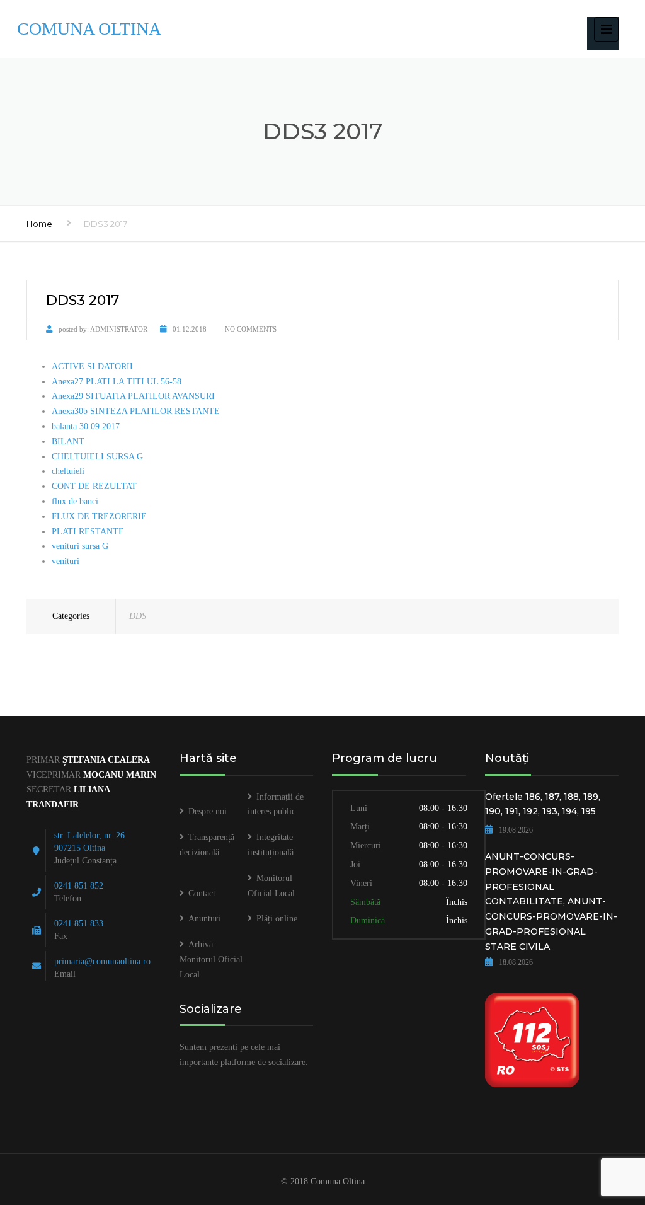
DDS (137, 616)
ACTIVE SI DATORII (92, 366)
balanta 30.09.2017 (86, 426)
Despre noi (207, 811)
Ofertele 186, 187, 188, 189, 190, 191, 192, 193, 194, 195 (542, 804)
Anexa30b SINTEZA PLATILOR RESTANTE (136, 411)
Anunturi (204, 918)
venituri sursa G (80, 546)
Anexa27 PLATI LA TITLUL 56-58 (116, 381)
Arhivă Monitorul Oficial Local (211, 959)
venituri (65, 561)
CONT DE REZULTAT (94, 486)
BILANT (68, 441)
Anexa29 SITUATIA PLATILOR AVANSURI (133, 396)
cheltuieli (68, 471)
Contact (201, 893)
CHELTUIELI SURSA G (97, 456)
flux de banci (75, 501)
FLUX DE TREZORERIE (99, 516)
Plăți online (276, 918)
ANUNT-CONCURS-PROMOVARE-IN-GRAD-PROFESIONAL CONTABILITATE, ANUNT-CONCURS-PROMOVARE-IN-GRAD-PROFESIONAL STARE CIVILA (551, 901)
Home (39, 224)
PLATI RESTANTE (88, 531)
